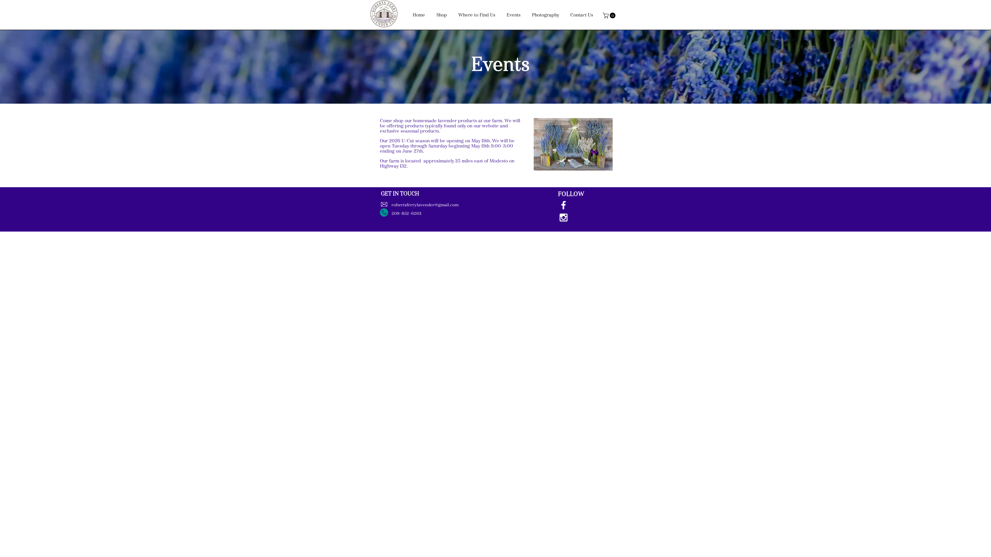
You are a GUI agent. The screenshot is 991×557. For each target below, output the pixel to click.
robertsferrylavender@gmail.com (425, 205)
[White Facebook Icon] (563, 205)
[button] (610, 15)
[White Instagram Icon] (563, 217)
